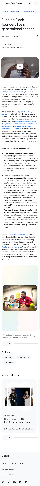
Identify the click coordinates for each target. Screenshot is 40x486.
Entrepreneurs (8, 357)
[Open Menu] (2, 3)
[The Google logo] (5, 456)
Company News (14, 11)
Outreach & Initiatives (30, 11)
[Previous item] (4, 343)
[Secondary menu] (35, 3)
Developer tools (23, 357)
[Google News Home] (14, 3)
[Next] (36, 11)
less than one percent (18, 235)
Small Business (8, 362)
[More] (34, 336)
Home (4, 11)
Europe (17, 247)
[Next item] (9, 343)
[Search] (30, 3)
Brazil (4, 247)
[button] (37, 36)
